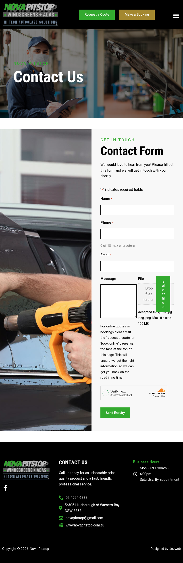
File (141, 279)
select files (163, 294)
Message (108, 279)
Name (106, 199)
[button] (176, 15)
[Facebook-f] (5, 488)
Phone (106, 222)
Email (105, 255)
